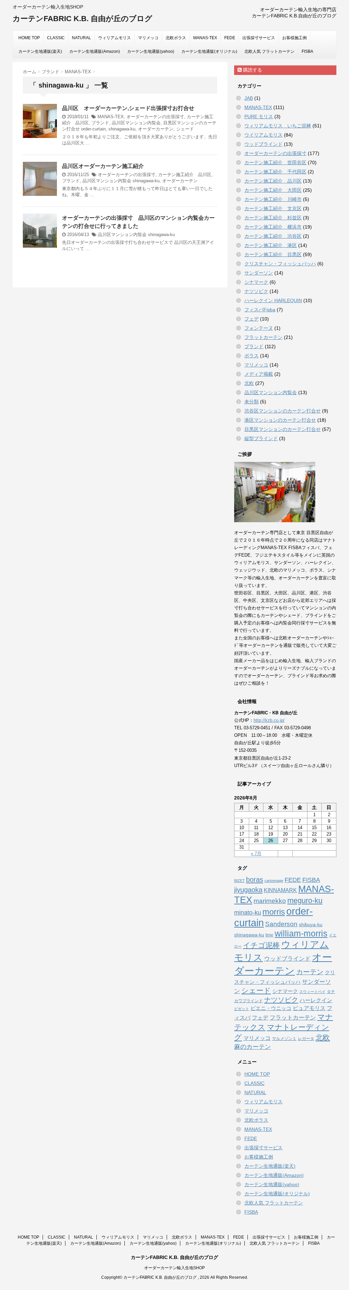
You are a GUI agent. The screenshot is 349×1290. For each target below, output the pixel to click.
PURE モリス (258, 116)
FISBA (307, 51)
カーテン (309, 972)
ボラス (251, 355)
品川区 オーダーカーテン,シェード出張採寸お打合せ (128, 108)
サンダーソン (258, 273)
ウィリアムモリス (114, 37)
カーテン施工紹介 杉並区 (273, 217)
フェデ (251, 319)
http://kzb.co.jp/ (269, 720)
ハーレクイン (316, 1000)
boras (254, 879)
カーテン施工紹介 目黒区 (273, 254)
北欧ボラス (176, 37)
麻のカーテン (252, 1046)
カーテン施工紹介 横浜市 (273, 227)
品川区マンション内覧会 (136, 122)
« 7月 (256, 853)
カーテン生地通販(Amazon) (94, 51)
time (269, 935)
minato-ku (247, 912)
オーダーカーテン (155, 128)
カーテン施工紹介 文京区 (273, 208)
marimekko (270, 900)
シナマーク (256, 282)
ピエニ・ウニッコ (271, 1008)
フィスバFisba (259, 309)
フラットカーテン (263, 337)
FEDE (229, 37)
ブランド (100, 122)
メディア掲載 (258, 374)
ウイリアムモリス (263, 135)
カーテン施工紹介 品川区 (184, 174)
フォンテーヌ (258, 328)
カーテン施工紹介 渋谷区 (273, 236)
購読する (252, 70)
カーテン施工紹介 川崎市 (273, 199)
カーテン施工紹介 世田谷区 (275, 162)
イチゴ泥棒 (261, 945)
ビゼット (241, 1009)
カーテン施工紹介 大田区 (273, 190)
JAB (248, 98)
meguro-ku (304, 900)
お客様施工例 (294, 37)
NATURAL (81, 37)
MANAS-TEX (205, 37)
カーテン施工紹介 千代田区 (275, 171)
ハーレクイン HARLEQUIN (273, 300)
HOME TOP (29, 37)
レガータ (306, 1038)
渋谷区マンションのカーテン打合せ (282, 411)
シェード (185, 128)
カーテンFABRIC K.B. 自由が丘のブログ (82, 18)
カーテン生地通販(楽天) (40, 51)
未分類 (251, 401)
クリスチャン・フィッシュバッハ (280, 263)
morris (273, 911)
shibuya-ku (310, 924)
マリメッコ (148, 37)
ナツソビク (256, 291)
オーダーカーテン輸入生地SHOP (174, 1267)
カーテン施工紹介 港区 (270, 245)
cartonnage (273, 881)
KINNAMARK (280, 890)
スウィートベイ (312, 992)
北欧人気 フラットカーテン (269, 51)
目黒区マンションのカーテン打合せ (282, 429)
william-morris (301, 933)
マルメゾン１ (284, 1038)
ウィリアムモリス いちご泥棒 (277, 125)
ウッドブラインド (263, 144)
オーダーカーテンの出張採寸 (155, 116)
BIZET (239, 881)
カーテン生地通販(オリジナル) (209, 51)
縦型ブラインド (261, 438)
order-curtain (93, 128)
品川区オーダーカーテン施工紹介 (103, 166)
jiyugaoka (248, 889)
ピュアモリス (309, 1008)
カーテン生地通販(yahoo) (150, 51)
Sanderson (281, 924)
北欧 (249, 383)
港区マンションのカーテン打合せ (280, 420)
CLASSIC (56, 37)
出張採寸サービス (258, 37)
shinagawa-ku (121, 128)
